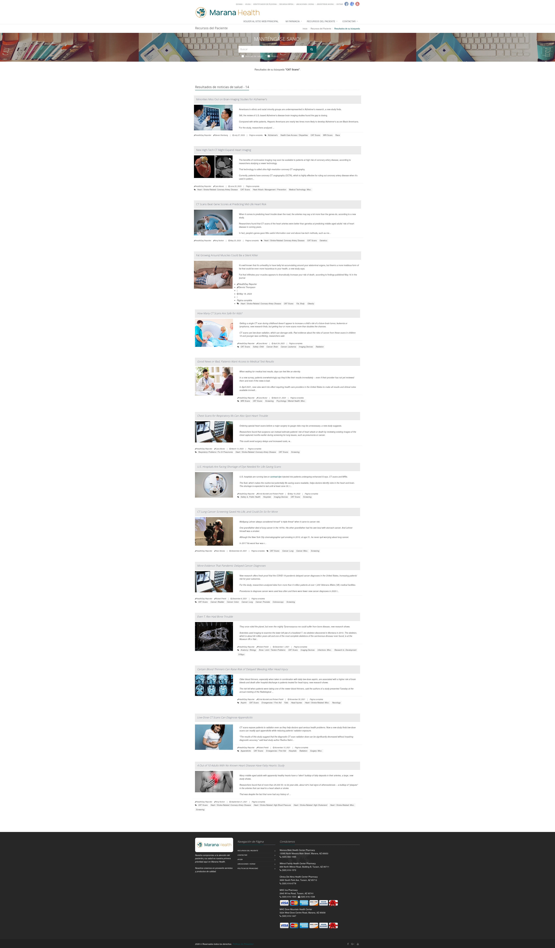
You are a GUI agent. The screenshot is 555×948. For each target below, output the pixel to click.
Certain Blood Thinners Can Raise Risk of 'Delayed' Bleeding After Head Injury (242, 669)
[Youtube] (357, 4)
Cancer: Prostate (263, 601)
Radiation (320, 346)
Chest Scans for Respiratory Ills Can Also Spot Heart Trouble (232, 415)
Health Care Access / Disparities (294, 135)
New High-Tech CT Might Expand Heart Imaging (223, 150)
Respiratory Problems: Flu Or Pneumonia (215, 452)
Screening (269, 400)
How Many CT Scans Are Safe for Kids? (219, 313)
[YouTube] (358, 944)
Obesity (311, 303)
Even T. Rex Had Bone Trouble (215, 616)
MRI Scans (328, 135)
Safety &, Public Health (250, 496)
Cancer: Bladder (217, 601)
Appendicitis (246, 750)
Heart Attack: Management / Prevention (269, 189)
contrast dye (276, 476)
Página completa (256, 135)
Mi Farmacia (293, 21)
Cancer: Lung (287, 550)
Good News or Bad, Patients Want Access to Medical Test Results (235, 361)
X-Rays (241, 654)
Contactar (349, 21)
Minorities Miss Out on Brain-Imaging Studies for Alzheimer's (231, 99)
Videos (275, 56)
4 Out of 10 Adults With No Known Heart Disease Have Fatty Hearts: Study (240, 765)
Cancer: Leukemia (288, 346)
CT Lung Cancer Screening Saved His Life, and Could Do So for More (237, 511)
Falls (286, 702)
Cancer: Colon (233, 601)
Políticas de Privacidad (247, 868)
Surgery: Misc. (316, 750)
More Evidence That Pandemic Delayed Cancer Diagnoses (231, 565)
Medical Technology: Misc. (300, 189)
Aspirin (243, 702)
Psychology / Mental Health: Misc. (290, 400)
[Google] (352, 4)
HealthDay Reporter (248, 284)
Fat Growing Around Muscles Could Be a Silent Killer (227, 255)
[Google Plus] (352, 944)
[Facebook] (346, 4)
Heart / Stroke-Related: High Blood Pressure (272, 805)
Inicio (305, 28)
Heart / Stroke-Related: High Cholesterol (310, 805)
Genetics (323, 240)
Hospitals (267, 496)
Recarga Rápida (286, 4)
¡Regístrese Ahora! (325, 4)
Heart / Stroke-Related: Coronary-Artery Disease (217, 189)
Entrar (339, 4)
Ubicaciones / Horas (305, 4)
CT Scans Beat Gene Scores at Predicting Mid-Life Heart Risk (231, 204)
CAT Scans (315, 135)
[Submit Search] (312, 49)
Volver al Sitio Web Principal (260, 21)
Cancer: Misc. (302, 550)
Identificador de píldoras (265, 4)
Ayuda (247, 4)
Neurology (336, 702)
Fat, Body (300, 303)
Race (337, 135)
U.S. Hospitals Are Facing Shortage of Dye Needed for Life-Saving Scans (239, 466)
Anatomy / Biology (248, 649)
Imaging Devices (306, 346)
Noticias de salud (254, 56)
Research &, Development (345, 649)
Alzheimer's (273, 135)
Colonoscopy (278, 601)
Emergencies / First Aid (271, 702)
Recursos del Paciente (321, 21)
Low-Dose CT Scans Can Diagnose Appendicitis (224, 717)
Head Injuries (296, 702)
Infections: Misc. (325, 649)
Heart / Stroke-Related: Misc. (317, 702)
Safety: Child (258, 346)
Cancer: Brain (272, 346)
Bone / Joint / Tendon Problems (272, 649)
